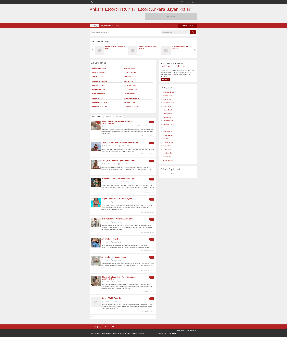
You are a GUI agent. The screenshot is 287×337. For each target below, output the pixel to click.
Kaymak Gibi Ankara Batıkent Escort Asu (119, 143)
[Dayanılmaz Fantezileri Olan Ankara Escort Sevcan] (96, 129)
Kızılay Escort (129, 94)
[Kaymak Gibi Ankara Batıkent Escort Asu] (96, 151)
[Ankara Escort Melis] (96, 247)
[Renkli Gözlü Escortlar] (96, 306)
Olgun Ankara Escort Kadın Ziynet (116, 199)
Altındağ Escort (98, 72)
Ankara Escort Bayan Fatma (113, 257)
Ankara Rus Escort (100, 81)
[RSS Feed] (91, 2)
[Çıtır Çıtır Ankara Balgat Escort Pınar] (96, 169)
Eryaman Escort (130, 72)
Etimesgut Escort (130, 77)
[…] (110, 133)
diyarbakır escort (191, 330)
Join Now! (165, 79)
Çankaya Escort (98, 94)
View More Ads (95, 317)
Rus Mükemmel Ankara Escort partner (118, 219)
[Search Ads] (193, 32)
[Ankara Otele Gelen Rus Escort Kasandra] (166, 54)
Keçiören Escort (130, 89)
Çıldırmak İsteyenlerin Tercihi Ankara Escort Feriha (117, 278)
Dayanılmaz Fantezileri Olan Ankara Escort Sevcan (117, 122)
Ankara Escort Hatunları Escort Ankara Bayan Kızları (141, 9)
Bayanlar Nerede (107, 26)
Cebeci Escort (97, 98)
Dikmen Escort (129, 68)
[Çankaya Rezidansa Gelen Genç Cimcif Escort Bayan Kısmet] (133, 54)
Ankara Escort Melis (110, 239)
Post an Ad (187, 26)
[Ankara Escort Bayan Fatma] (96, 265)
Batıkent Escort (98, 89)
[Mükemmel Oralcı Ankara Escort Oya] (96, 187)
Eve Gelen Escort (130, 85)
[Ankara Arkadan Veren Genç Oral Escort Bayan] (100, 54)
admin (107, 301)
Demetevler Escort (99, 106)
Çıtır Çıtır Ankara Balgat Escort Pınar (118, 161)
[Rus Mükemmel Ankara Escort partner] (96, 227)
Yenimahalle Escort (131, 106)
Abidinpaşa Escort (99, 68)
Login (194, 2)
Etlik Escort (128, 81)
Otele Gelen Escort (131, 98)
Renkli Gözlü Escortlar (111, 298)
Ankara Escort (98, 77)
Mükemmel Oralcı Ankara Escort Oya (117, 179)
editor (132, 125)
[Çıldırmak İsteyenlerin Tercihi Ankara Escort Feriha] (96, 285)
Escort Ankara (172, 333)
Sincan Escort (129, 102)
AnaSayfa (94, 26)
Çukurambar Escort (100, 102)
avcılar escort (181, 330)
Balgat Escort (98, 85)
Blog (117, 26)
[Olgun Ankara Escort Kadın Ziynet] (96, 207)
